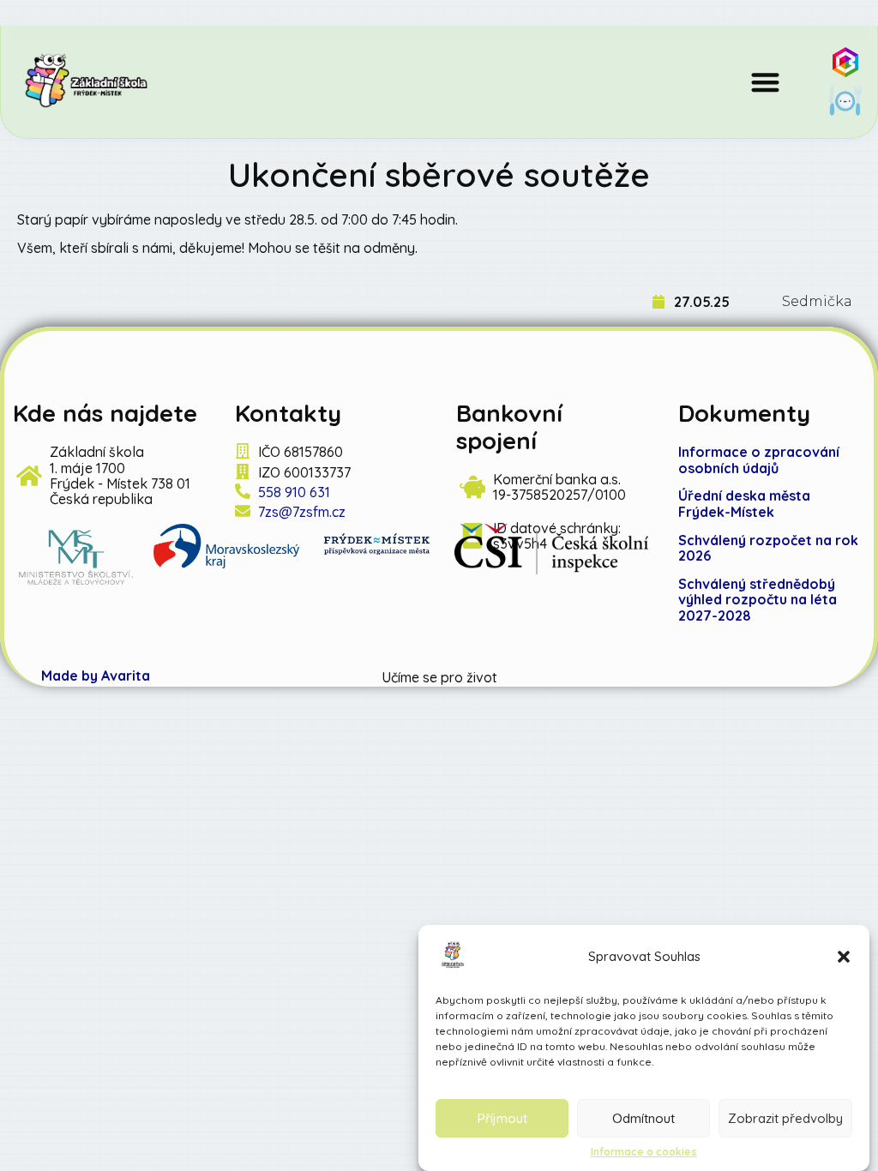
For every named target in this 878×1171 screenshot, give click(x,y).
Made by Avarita (95, 675)
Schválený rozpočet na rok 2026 (768, 547)
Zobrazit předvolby (785, 1118)
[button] (843, 956)
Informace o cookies (644, 1152)
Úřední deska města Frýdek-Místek (744, 503)
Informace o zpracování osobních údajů (758, 459)
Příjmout (502, 1118)
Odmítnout (643, 1118)
